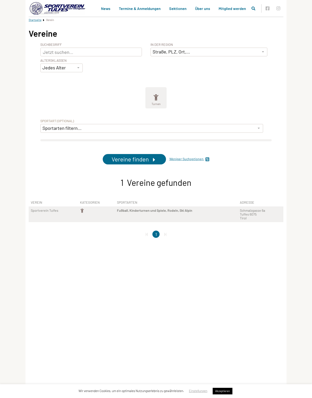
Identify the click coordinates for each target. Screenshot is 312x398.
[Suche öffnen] (253, 8)
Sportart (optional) (57, 121)
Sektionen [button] (178, 8)
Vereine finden (131, 159)
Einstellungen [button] (198, 391)
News (105, 8)
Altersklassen (53, 60)
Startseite (35, 20)
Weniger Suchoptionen (186, 159)
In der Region (161, 44)
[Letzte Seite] (165, 234)
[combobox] (61, 67)
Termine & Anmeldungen (140, 8)
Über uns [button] (202, 8)
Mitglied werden (232, 8)
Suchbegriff (51, 44)
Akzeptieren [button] (222, 391)
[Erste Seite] (146, 234)
